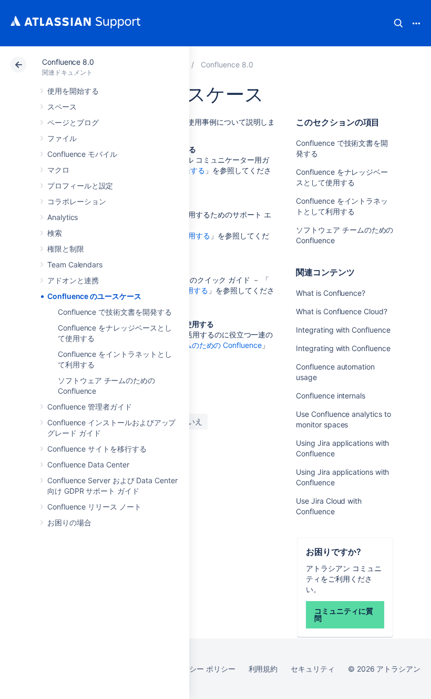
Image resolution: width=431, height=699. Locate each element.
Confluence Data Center (88, 464)
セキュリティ (313, 668)
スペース (62, 106)
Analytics (62, 217)
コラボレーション (76, 201)
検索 (398, 23)
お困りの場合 (69, 522)
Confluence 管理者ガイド (89, 406)
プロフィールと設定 (80, 185)
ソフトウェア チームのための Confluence (192, 345)
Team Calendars (74, 264)
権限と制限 (65, 248)
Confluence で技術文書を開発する (115, 311)
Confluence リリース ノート (94, 506)
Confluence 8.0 (68, 61)
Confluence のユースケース (94, 296)
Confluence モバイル (82, 153)
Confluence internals (330, 395)
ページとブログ (73, 122)
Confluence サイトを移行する (97, 448)
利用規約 (263, 668)
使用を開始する (73, 90)
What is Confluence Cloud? (341, 311)
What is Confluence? (330, 292)
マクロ (58, 169)
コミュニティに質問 (343, 614)
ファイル (62, 138)
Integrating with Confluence (343, 329)
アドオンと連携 (73, 280)
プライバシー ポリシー (197, 668)
